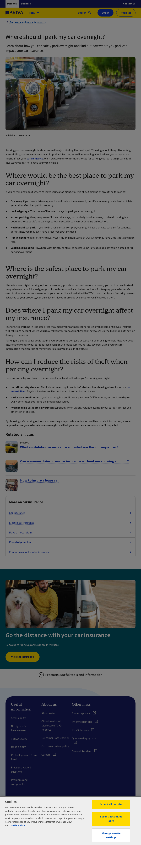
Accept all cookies (111, 804)
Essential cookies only (111, 819)
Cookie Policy (17, 825)
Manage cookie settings (111, 835)
